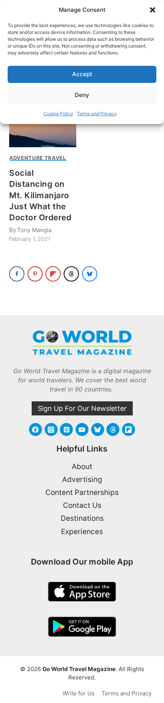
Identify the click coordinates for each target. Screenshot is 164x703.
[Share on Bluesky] (89, 274)
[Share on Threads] (71, 274)
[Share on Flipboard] (53, 274)
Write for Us (79, 693)
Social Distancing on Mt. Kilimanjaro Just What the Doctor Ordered (40, 195)
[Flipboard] (128, 429)
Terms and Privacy (97, 113)
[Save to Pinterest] (35, 274)
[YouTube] (82, 429)
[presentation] (42, 125)
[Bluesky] (97, 429)
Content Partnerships (82, 492)
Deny (82, 95)
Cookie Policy (58, 113)
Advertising (82, 479)
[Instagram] (51, 429)
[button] (152, 10)
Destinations (82, 518)
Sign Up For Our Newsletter (82, 408)
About (82, 466)
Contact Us (82, 505)
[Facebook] (35, 429)
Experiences (82, 531)
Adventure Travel (37, 158)
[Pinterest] (66, 429)
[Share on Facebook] (16, 274)
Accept (82, 74)
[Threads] (112, 429)
